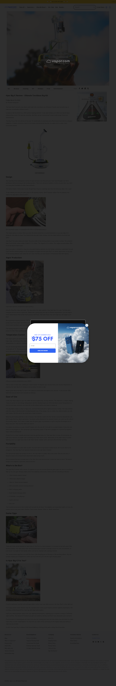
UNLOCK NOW (43, 351)
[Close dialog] (86, 325)
